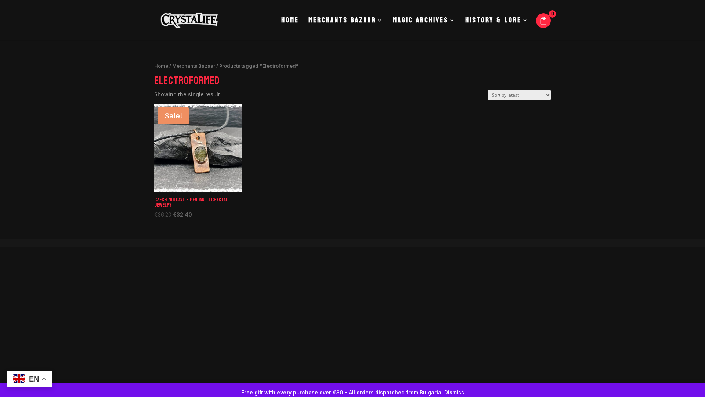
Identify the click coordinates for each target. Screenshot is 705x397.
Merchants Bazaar (342, 22)
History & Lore (493, 22)
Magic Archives (420, 22)
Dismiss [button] (454, 392)
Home (290, 22)
